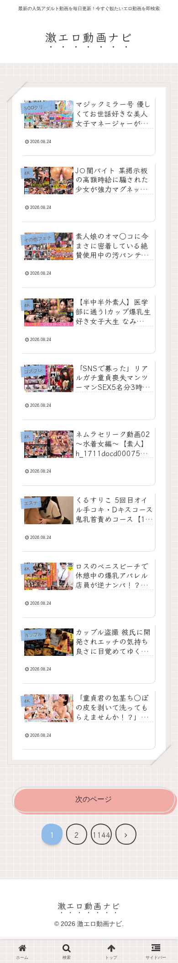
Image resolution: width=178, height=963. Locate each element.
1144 (101, 834)
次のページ (93, 799)
